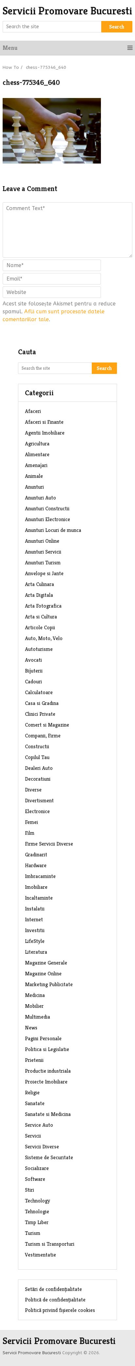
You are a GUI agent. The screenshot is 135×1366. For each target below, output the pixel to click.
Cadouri (33, 681)
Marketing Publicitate (49, 984)
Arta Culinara (39, 584)
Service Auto (39, 1125)
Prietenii (34, 1060)
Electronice (37, 811)
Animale (34, 476)
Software (35, 1179)
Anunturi (34, 486)
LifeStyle (35, 941)
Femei (31, 822)
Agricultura (37, 443)
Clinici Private (40, 714)
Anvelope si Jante (44, 573)
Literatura (36, 951)
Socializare (37, 1168)
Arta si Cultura (41, 616)
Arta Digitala (39, 595)
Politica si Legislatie (47, 1049)
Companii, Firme (43, 735)
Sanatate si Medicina (48, 1114)
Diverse (33, 789)
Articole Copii (40, 627)
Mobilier (34, 1006)
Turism (32, 1233)
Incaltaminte (39, 897)
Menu (10, 47)
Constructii (37, 746)
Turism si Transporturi (49, 1243)
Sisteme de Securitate (49, 1157)
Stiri (29, 1189)
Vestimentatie (40, 1254)
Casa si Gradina (42, 703)
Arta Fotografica (43, 605)
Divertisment (39, 800)
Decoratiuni (37, 778)
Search (117, 26)
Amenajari (36, 465)
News (31, 1027)
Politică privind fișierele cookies (60, 1310)
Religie (32, 1092)
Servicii (33, 1135)
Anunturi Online (42, 540)
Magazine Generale (46, 962)
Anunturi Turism (43, 562)
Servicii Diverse (42, 1146)
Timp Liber (36, 1222)
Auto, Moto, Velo (44, 638)
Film (29, 832)
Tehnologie (37, 1211)
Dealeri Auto (39, 768)
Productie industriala (48, 1070)
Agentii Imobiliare (45, 432)
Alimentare (37, 454)
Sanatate (35, 1103)
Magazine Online (43, 973)
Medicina (35, 995)
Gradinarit (36, 854)
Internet (34, 919)
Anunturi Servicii (43, 551)
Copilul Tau (37, 757)
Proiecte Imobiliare (46, 1081)
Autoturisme (39, 649)
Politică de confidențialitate (55, 1299)
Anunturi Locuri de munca (53, 530)
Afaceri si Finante (44, 422)
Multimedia (37, 1016)
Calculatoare (39, 692)
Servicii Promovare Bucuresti (67, 10)
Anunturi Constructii (47, 508)
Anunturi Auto (40, 497)
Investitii (35, 930)
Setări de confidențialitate (53, 1289)
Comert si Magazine (47, 724)
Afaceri (33, 411)
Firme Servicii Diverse (49, 843)
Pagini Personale (43, 1038)
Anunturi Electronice (47, 519)
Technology (37, 1200)
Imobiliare (36, 887)
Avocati (33, 659)
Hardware (36, 865)
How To (11, 67)
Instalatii (35, 908)
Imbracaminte (40, 876)
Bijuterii (34, 670)
